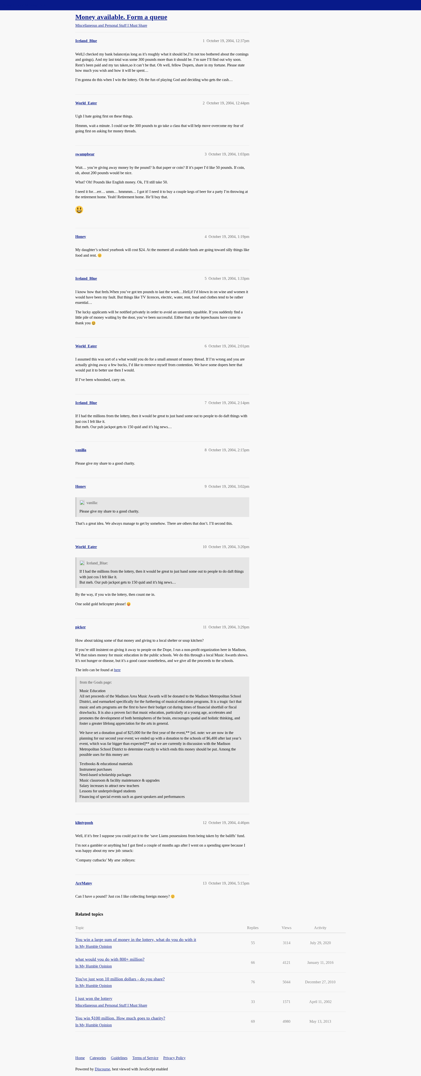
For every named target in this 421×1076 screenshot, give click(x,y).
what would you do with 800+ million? (109, 959)
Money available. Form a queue (121, 17)
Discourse (102, 1069)
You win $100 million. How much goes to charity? (120, 1018)
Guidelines (119, 1058)
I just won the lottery (93, 998)
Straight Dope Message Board (25, 5)
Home (80, 1058)
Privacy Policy (174, 1058)
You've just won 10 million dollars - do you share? (120, 979)
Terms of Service (145, 1058)
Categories (98, 1058)
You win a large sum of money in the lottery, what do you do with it (135, 939)
